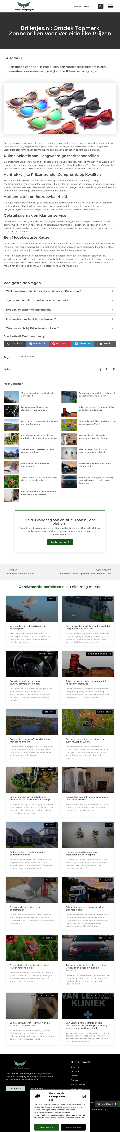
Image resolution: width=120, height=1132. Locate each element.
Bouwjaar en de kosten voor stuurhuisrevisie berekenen (25, 682)
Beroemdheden (78, 1084)
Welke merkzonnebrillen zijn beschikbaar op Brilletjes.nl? (60, 291)
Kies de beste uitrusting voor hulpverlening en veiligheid (82, 853)
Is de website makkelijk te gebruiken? (60, 319)
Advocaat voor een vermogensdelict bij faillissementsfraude (87, 682)
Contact (74, 1080)
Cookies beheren (73, 1127)
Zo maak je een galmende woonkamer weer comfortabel (87, 798)
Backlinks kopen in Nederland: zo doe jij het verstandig (90, 1103)
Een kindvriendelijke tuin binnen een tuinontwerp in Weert (86, 740)
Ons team (75, 1071)
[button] (84, 1096)
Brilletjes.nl (32, 243)
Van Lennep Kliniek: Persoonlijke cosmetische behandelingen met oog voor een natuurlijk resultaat (87, 1025)
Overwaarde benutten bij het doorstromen (25, 908)
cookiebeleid (58, 1117)
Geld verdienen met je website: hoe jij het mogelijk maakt (89, 1110)
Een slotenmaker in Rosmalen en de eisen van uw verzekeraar (30, 1024)
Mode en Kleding (13, 58)
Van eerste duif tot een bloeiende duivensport (28, 627)
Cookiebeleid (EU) (78, 1098)
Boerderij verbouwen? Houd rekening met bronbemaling (30, 740)
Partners (74, 1076)
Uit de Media (76, 1089)
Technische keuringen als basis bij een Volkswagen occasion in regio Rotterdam (96, 480)
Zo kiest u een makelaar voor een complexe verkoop (28, 853)
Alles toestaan (47, 1127)
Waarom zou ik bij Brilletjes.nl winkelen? (60, 328)
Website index (77, 1093)
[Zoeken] (100, 6)
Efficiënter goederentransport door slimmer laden (85, 908)
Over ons (75, 1067)
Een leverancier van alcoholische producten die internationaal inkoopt (30, 798)
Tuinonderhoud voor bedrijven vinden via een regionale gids (30, 966)
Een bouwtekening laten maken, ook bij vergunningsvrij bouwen (88, 627)
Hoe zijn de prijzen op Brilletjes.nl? (60, 309)
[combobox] (84, 6)
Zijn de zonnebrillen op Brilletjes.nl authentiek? (60, 300)
